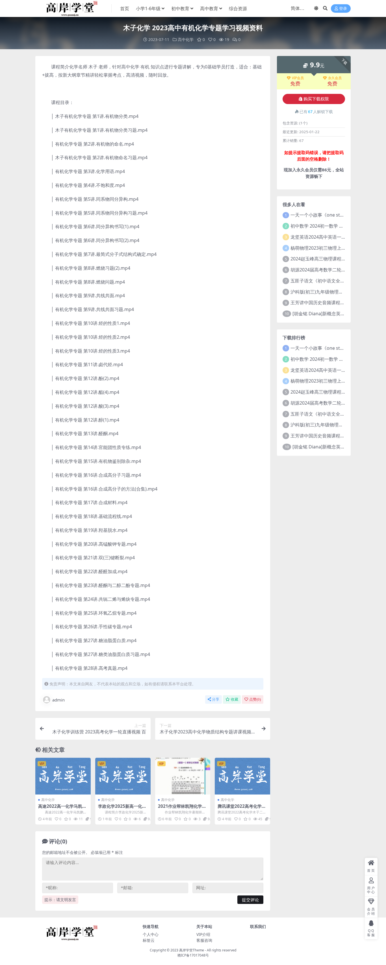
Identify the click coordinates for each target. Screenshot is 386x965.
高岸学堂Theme (191, 950)
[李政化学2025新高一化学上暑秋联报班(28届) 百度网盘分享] (123, 776)
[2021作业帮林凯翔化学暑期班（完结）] (183, 776)
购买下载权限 (316, 99)
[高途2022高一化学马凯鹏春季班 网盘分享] (63, 776)
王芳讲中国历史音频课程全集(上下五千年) (332, 302)
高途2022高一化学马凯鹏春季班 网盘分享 (62, 808)
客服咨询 (204, 940)
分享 (215, 699)
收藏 (234, 699)
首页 (124, 8)
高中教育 (209, 8)
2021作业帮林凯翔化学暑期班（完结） (182, 808)
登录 (343, 9)
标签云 (149, 940)
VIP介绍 (203, 934)
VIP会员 (298, 78)
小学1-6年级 (148, 8)
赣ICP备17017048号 (193, 955)
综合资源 (238, 8)
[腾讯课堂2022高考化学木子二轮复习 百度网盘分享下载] (242, 776)
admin (58, 700)
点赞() (255, 699)
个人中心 (151, 934)
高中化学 (186, 39)
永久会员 (335, 78)
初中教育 (180, 8)
